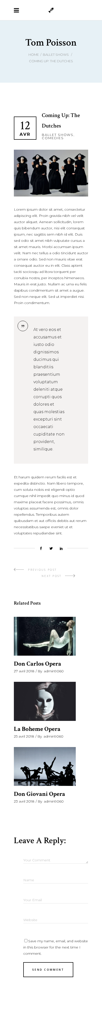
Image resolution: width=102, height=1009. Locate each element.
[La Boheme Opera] (45, 701)
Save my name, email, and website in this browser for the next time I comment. (55, 947)
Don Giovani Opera (39, 794)
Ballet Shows (56, 55)
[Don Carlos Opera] (45, 636)
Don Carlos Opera (37, 664)
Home (33, 55)
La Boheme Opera (37, 729)
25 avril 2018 (24, 736)
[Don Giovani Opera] (45, 766)
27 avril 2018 (24, 671)
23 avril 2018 (24, 801)
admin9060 (54, 671)
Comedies (53, 138)
